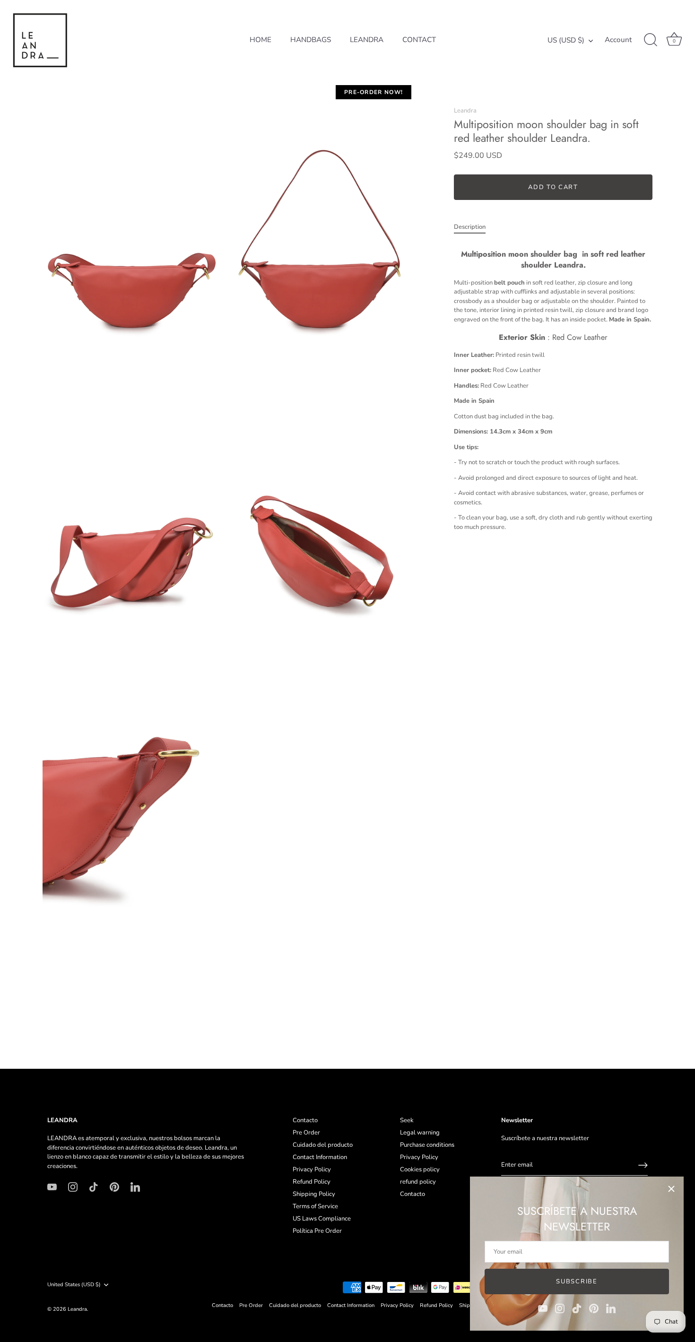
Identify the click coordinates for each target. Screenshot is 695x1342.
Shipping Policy (314, 1194)
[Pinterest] (594, 1308)
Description (470, 227)
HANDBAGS (310, 39)
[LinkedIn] (611, 1308)
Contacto (305, 1120)
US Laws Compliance (322, 1218)
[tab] (474, 228)
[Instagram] (560, 1308)
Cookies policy (420, 1169)
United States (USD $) (74, 1284)
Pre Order (306, 1132)
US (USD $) (565, 40)
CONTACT (419, 39)
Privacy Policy (312, 1169)
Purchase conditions (427, 1145)
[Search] (650, 40)
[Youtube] (542, 1308)
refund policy (418, 1181)
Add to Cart (553, 187)
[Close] (671, 1188)
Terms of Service (315, 1206)
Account (618, 39)
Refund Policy (311, 1181)
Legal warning (420, 1132)
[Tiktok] (577, 1308)
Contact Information (320, 1157)
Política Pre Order (317, 1231)
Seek (407, 1120)
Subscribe (576, 1281)
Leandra (465, 110)
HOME (260, 39)
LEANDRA (366, 39)
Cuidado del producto (323, 1145)
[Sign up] (643, 1165)
